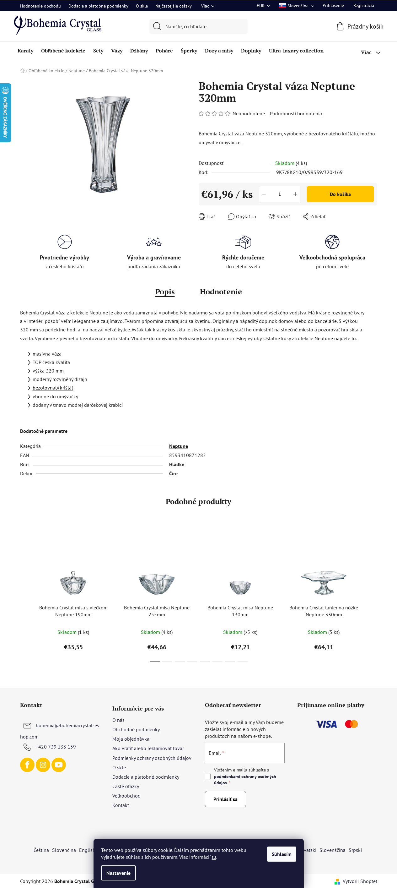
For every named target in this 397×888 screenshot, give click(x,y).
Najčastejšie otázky (173, 6)
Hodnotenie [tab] (221, 291)
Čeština (41, 850)
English (87, 850)
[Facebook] (27, 765)
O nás (118, 720)
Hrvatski (307, 850)
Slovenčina (64, 850)
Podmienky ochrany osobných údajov (151, 758)
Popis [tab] (165, 291)
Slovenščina (332, 850)
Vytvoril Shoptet (360, 881)
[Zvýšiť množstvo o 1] (295, 194)
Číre (173, 473)
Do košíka (340, 194)
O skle (142, 6)
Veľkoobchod (126, 796)
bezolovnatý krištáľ (53, 387)
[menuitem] (25, 50)
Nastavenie (118, 873)
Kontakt (120, 805)
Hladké (176, 464)
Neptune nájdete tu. (335, 338)
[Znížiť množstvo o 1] (264, 194)
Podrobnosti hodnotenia (296, 113)
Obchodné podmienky (136, 729)
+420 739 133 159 (56, 747)
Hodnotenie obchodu (40, 6)
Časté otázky (125, 786)
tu (214, 857)
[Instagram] (43, 765)
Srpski (355, 850)
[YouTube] (58, 765)
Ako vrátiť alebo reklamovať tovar (148, 748)
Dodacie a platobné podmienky (98, 6)
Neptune (178, 446)
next (372, 598)
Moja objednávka (130, 739)
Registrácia (363, 5)
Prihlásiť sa (225, 799)
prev (25, 598)
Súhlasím (282, 854)
